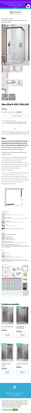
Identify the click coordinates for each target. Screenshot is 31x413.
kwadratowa (19, 123)
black (8, 123)
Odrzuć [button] (20, 5)
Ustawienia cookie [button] (7, 409)
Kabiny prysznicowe (12, 122)
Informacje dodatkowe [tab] (15, 133)
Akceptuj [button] (15, 409)
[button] (27, 26)
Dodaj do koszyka (17, 115)
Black (16, 20)
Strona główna (5, 18)
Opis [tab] (15, 128)
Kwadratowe (11, 20)
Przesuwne (21, 20)
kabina (15, 123)
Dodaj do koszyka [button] (7, 335)
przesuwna (24, 123)
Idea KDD (11, 123)
